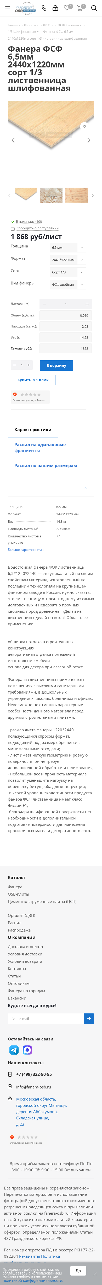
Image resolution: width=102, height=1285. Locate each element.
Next (92, 195)
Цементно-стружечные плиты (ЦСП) (42, 901)
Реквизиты (29, 1256)
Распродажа (19, 930)
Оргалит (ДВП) (21, 915)
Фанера (15, 886)
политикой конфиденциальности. (33, 1280)
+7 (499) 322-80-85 (34, 1074)
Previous (9, 195)
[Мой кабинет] (55, 8)
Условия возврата (25, 961)
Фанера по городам (26, 990)
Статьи (14, 976)
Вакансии (17, 998)
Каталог (17, 877)
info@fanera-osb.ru (33, 1087)
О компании (22, 937)
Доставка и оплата (25, 946)
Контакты (17, 968)
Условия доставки (25, 953)
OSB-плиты (18, 894)
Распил (14, 922)
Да (78, 1271)
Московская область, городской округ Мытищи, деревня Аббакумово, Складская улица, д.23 (41, 1111)
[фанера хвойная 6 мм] (51, 140)
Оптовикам (19, 983)
